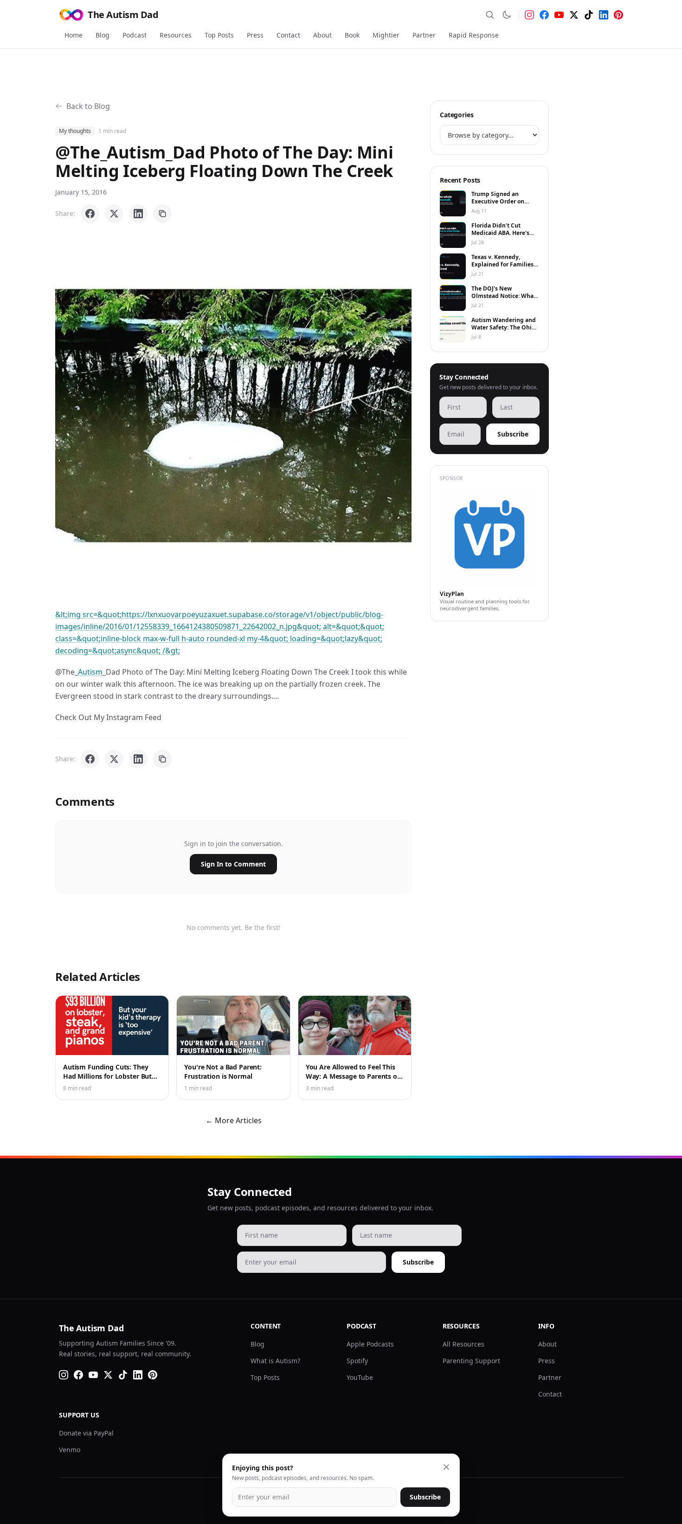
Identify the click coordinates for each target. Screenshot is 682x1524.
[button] (233, 416)
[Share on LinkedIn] (138, 213)
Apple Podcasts (370, 1344)
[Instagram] (529, 14)
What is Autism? (275, 1360)
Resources (176, 35)
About (322, 35)
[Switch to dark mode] (506, 14)
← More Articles (234, 1120)
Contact (288, 35)
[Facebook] (544, 14)
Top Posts (219, 35)
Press (255, 35)
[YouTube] (559, 14)
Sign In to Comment (233, 864)
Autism (90, 672)
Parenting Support (471, 1360)
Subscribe (512, 434)
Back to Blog (88, 106)
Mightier (386, 35)
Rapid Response (474, 35)
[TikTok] (588, 14)
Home (73, 35)
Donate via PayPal (86, 1433)
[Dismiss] (446, 1467)
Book (352, 35)
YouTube (360, 1377)
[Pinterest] (618, 14)
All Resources (463, 1344)
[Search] (490, 14)
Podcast (134, 35)
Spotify (357, 1360)
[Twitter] (574, 14)
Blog (102, 35)
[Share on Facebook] (90, 213)
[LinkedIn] (603, 14)
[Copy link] (162, 213)
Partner (424, 35)
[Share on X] (114, 213)
